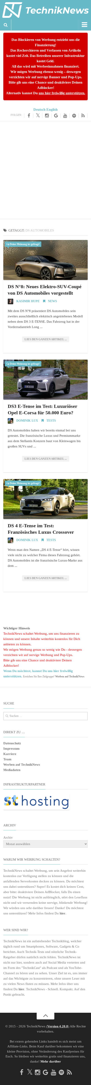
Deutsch (39, 109)
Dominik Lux (27, 420)
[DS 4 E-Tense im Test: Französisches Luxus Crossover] (45, 499)
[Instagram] (46, 115)
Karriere (9, 754)
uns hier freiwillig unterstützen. (62, 93)
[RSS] (83, 115)
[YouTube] (65, 115)
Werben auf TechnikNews (21, 764)
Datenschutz (12, 743)
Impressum (11, 748)
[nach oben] (45, 1016)
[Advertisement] (45, 169)
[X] (37, 115)
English (52, 109)
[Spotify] (74, 115)
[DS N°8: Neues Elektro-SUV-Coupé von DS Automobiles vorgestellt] (45, 260)
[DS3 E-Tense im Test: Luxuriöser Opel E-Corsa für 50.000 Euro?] (45, 380)
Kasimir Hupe (28, 301)
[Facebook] (28, 115)
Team (7, 759)
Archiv (8, 837)
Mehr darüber (50, 1061)
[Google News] (56, 115)
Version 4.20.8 (57, 1026)
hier (62, 913)
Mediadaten (11, 770)
